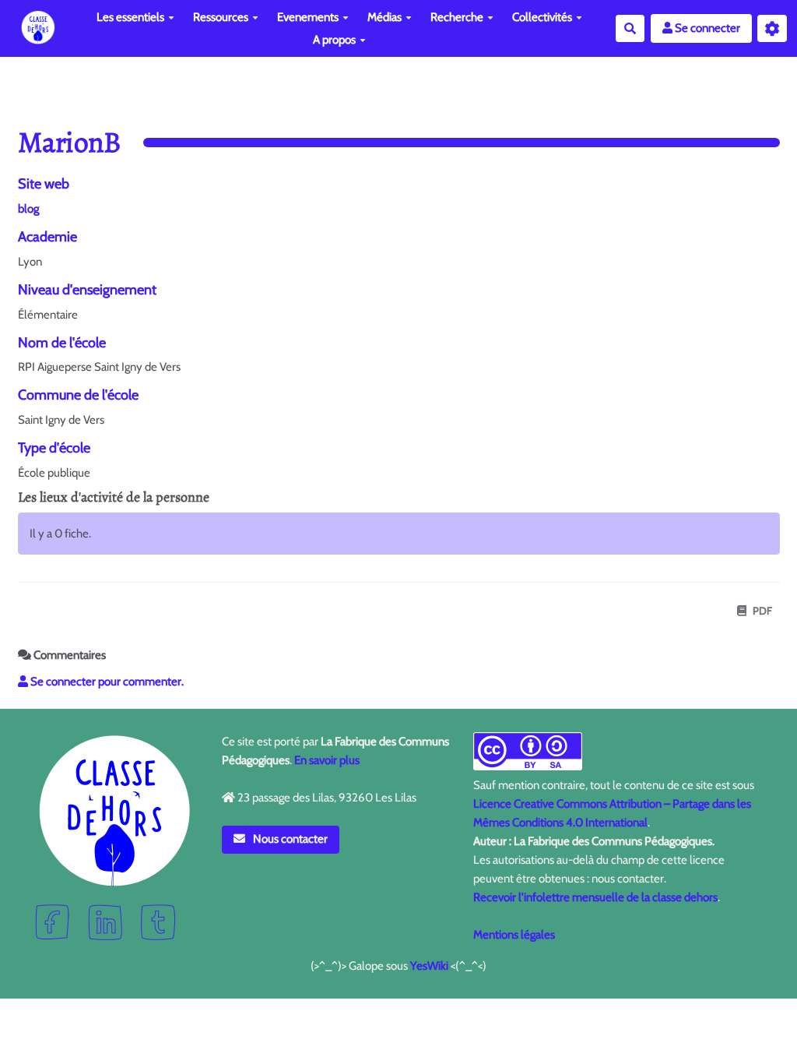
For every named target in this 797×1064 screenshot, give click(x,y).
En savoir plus (327, 760)
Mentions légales (514, 935)
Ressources (220, 17)
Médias (384, 17)
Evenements (308, 17)
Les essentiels (130, 17)
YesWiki (429, 966)
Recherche (456, 17)
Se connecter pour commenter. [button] (106, 682)
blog (28, 209)
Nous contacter (289, 839)
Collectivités (542, 17)
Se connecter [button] (706, 28)
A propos (334, 40)
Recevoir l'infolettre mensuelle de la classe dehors (595, 897)
